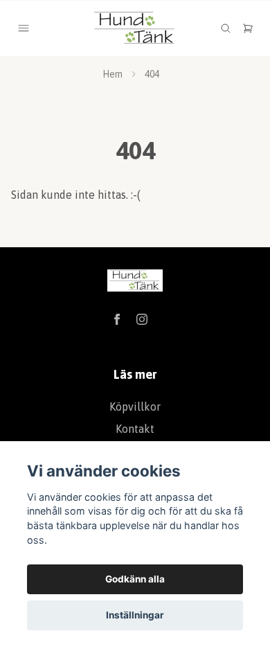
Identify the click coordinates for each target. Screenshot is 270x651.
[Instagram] (141, 319)
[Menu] (23, 28)
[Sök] (226, 28)
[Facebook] (117, 319)
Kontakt (135, 428)
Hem (112, 74)
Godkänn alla (135, 579)
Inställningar (135, 615)
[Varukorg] (248, 28)
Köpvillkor (135, 406)
